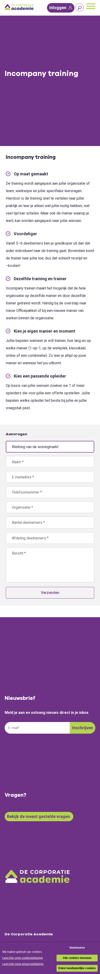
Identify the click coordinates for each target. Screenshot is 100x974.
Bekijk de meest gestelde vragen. (39, 816)
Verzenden (50, 592)
